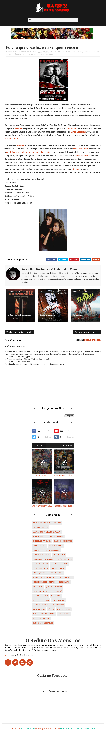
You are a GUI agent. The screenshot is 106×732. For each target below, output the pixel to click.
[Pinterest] (29, 662)
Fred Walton (71, 128)
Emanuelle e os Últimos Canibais (64, 475)
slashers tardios (82, 155)
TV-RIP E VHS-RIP (46, 54)
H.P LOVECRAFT (57, 573)
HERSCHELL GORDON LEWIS (44, 582)
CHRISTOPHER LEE (56, 536)
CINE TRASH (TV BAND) (42, 541)
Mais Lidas (38, 445)
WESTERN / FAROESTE (41, 618)
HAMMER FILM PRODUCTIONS (44, 577)
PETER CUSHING (58, 600)
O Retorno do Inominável (19, 315)
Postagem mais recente (19, 332)
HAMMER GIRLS (66, 577)
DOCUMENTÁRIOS (56, 546)
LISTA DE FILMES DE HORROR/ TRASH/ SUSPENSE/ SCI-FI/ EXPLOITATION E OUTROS (42, 475)
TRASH (35, 614)
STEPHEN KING (39, 609)
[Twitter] (15, 662)
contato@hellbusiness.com (21, 655)
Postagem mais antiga (87, 332)
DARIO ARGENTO (39, 546)
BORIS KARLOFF (39, 536)
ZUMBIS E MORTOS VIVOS (43, 623)
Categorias (67, 445)
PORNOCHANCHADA (40, 605)
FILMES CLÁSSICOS (14, 54)
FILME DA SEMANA (91, 52)
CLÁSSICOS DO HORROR (62, 52)
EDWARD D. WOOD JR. (41, 555)
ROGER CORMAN (57, 605)
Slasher (18, 128)
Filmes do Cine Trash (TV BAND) (64, 506)
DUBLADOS (77, 52)
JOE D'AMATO (38, 587)
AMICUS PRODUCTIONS (42, 523)
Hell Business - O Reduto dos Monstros (77, 728)
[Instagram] (22, 662)
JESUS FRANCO (64, 582)
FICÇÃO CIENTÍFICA (64, 559)
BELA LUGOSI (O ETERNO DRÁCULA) (46, 532)
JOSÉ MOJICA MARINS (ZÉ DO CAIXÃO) (47, 591)
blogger (79, 340)
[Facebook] (8, 662)
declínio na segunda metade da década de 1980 (28, 152)
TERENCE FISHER (63, 609)
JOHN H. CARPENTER (54, 587)
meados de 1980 (80, 149)
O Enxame (77, 315)
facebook (97, 340)
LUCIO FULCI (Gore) (40, 596)
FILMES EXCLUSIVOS (59, 564)
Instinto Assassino (48, 315)
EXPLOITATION (59, 555)
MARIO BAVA (56, 596)
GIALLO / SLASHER (30, 54)
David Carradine (78, 132)
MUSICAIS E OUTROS (41, 600)
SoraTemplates (28, 728)
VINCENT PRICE (64, 614)
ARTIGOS (57, 523)
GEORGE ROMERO (58, 568)
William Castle (11, 139)
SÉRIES (51, 609)
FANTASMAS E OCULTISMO (43, 559)
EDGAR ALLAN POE (52, 550)
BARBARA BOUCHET (40, 527)
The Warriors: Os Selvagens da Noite (42, 506)
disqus (88, 340)
